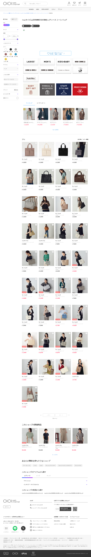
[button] (10, 30)
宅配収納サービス (6, 541)
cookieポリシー (62, 538)
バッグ (40, 13)
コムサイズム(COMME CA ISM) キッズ (73, 493)
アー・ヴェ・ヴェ (26, 465)
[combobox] (35, 3)
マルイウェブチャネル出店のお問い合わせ (51, 540)
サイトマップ (64, 540)
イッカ (35, 465)
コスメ (53, 9)
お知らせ (72, 527)
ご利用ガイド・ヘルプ (75, 521)
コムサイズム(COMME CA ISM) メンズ (53, 493)
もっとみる (55, 129)
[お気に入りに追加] (36, 429)
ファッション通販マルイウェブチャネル (11, 13)
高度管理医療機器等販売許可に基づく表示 (33, 540)
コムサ (41, 465)
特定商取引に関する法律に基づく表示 (74, 538)
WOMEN (31, 9)
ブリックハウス (78, 465)
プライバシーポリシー (14, 538)
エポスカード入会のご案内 (60, 524)
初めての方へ (73, 524)
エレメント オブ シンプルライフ (65, 465)
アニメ (60, 9)
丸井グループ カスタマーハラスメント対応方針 (47, 538)
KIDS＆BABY (45, 9)
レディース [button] (6, 25)
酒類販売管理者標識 (19, 540)
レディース (36, 13)
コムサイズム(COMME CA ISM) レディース (32, 493)
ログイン (7, 506)
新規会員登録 (57, 521)
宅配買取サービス (72, 540)
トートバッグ (45, 13)
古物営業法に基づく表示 (8, 540)
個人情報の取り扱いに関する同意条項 (29, 538)
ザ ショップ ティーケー (50, 465)
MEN (37, 9)
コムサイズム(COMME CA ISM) (26, 13)
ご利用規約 (5, 538)
